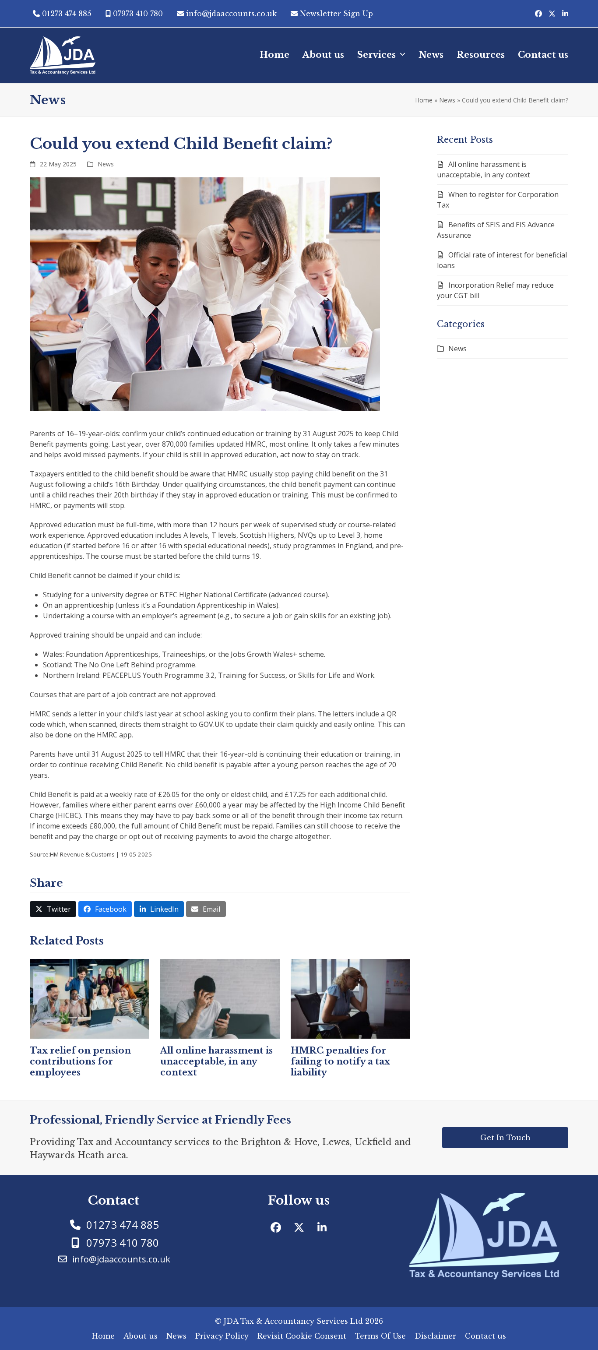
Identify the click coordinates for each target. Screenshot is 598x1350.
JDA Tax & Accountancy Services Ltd (293, 1321)
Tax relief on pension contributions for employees (80, 1061)
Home (424, 100)
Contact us (485, 1336)
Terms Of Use (380, 1336)
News (447, 100)
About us (140, 1336)
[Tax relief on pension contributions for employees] (89, 998)
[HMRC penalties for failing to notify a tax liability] (350, 998)
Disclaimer (435, 1336)
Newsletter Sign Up (336, 13)
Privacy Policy (222, 1336)
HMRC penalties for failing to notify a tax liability (340, 1061)
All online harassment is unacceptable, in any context (216, 1061)
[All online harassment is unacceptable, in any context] (220, 998)
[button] (53, 909)
